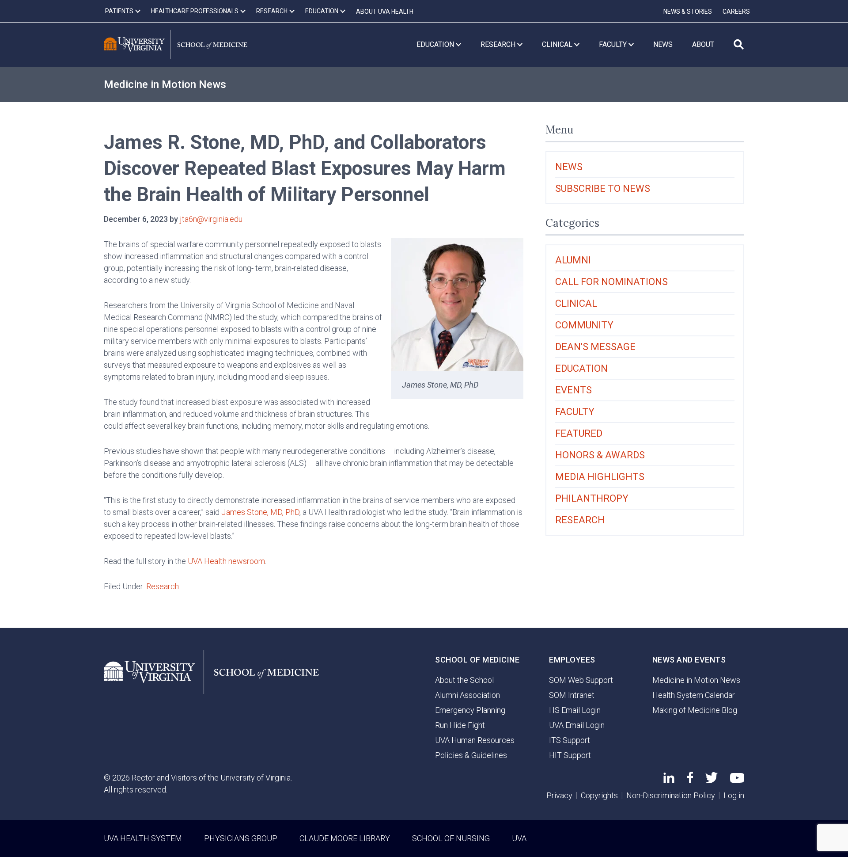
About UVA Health (384, 11)
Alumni (573, 260)
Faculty (574, 411)
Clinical (576, 303)
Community (584, 325)
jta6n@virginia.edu (211, 219)
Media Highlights (599, 476)
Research (162, 586)
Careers (736, 11)
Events (573, 390)
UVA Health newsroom (226, 561)
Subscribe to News (602, 188)
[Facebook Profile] (690, 780)
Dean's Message (595, 346)
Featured (578, 433)
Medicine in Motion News (165, 84)
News (569, 166)
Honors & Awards (600, 455)
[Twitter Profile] (711, 780)
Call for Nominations (611, 281)
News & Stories (687, 11)
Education (581, 368)
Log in (733, 795)
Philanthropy (591, 498)
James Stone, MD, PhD (260, 512)
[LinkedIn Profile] (669, 780)
